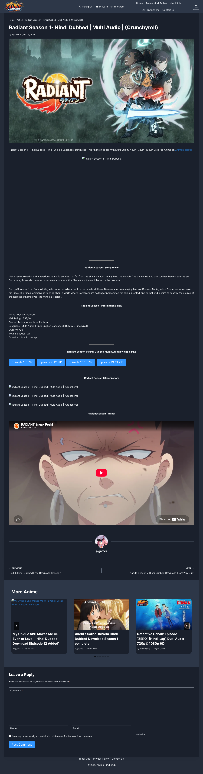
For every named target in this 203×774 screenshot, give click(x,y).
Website (140, 734)
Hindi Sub (175, 3)
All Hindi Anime (151, 9)
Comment (16, 690)
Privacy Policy (101, 758)
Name (14, 728)
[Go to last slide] (16, 626)
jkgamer (15, 34)
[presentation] (39, 614)
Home (139, 3)
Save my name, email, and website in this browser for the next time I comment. (52, 736)
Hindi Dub (84, 758)
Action (20, 20)
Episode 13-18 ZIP (80, 362)
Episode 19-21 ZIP (111, 362)
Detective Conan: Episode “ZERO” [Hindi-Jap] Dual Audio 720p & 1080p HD (160, 638)
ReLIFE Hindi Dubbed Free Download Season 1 (35, 571)
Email (77, 728)
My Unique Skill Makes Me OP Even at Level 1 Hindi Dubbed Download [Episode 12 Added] (36, 638)
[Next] (186, 626)
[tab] (95, 656)
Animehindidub (183, 149)
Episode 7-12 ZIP (50, 362)
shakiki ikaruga (145, 649)
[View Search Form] (196, 7)
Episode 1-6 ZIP (22, 362)
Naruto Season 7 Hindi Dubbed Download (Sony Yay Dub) (162, 571)
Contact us (168, 9)
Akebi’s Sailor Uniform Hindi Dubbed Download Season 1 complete (96, 638)
